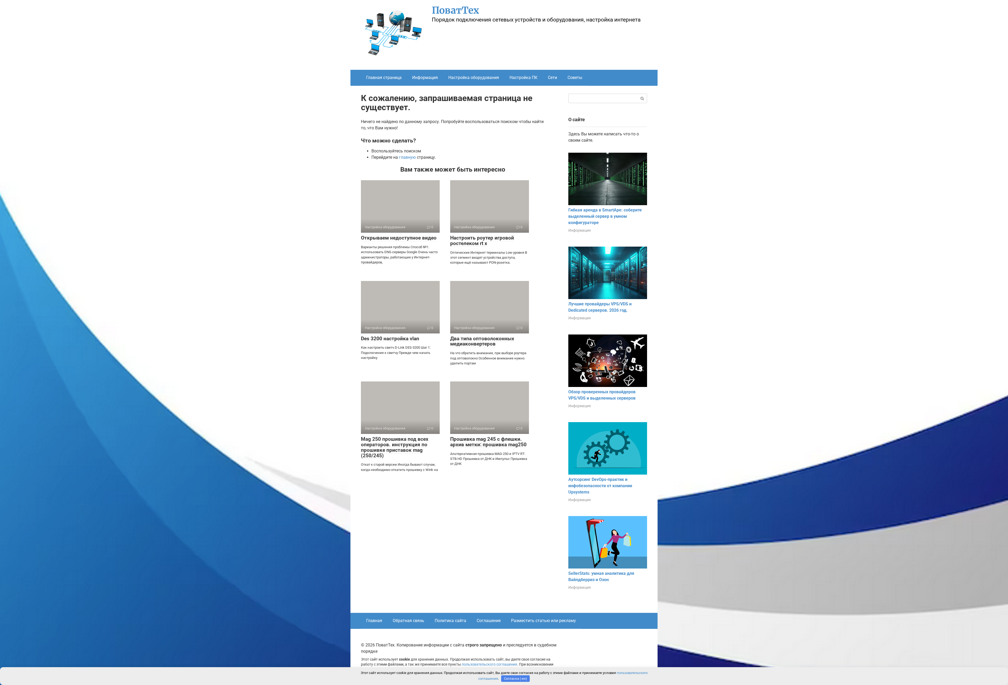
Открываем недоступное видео (399, 238)
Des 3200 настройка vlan (390, 339)
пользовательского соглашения (489, 664)
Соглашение (489, 620)
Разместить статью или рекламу (543, 620)
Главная (374, 620)
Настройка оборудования (473, 77)
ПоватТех (455, 10)
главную (407, 157)
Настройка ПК (523, 77)
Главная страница (384, 77)
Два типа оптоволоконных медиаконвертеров (482, 341)
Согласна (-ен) (515, 679)
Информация (425, 77)
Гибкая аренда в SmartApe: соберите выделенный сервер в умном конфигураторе (605, 216)
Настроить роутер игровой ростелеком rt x (482, 240)
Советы (575, 77)
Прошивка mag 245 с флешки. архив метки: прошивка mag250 (488, 442)
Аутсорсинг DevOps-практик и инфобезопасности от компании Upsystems (600, 486)
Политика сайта (450, 620)
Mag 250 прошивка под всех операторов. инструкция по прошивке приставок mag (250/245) (394, 447)
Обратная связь (408, 620)
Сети (552, 77)
